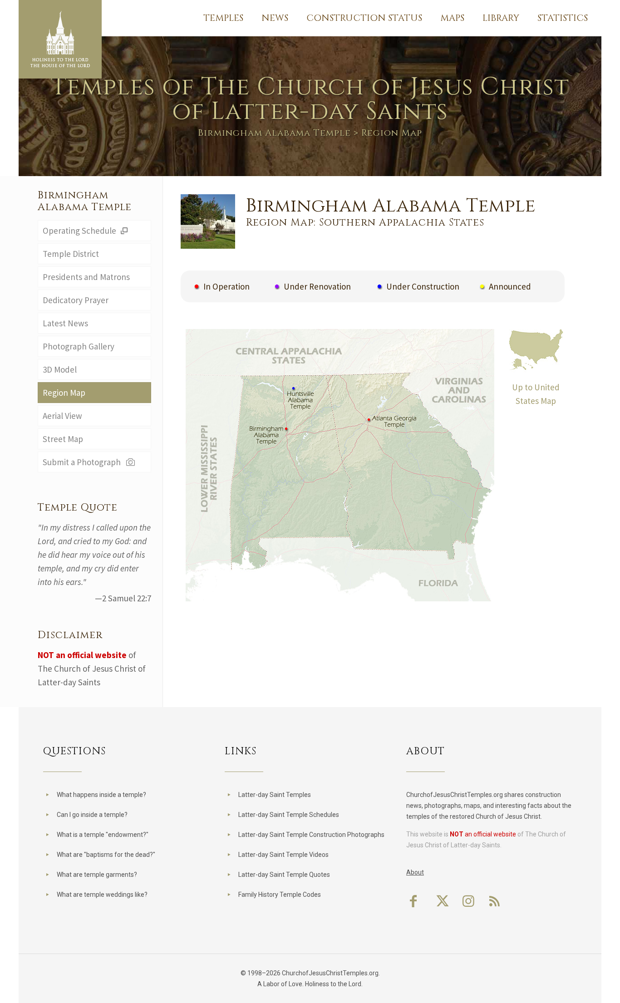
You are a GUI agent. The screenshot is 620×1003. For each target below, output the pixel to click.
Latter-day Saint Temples (274, 794)
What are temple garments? (97, 874)
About (415, 872)
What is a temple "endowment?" (102, 834)
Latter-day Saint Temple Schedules (288, 814)
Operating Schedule (80, 230)
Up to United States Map (536, 394)
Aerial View (62, 415)
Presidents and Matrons (86, 276)
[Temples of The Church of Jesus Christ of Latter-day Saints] (60, 39)
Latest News (65, 323)
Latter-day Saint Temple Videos (283, 854)
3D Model (60, 369)
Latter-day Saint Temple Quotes (284, 874)
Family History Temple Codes (279, 894)
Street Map (63, 438)
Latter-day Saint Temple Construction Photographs (311, 834)
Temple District (71, 253)
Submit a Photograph (83, 462)
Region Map (64, 392)
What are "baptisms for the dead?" (106, 854)
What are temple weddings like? (102, 894)
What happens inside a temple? (101, 794)
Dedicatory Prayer (75, 300)
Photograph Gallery (78, 346)
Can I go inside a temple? (92, 814)
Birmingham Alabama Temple (274, 133)
